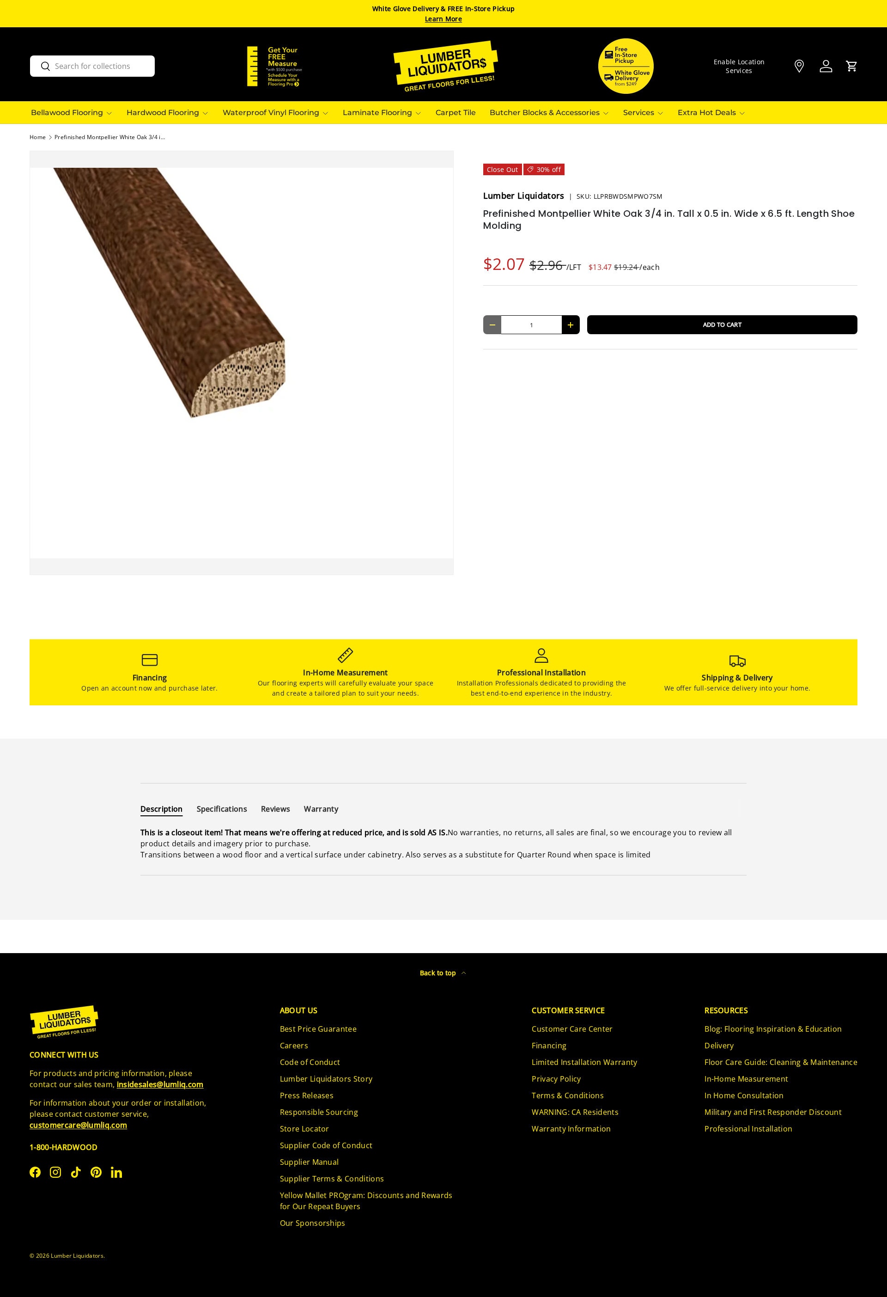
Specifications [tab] (222, 809)
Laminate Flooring (377, 112)
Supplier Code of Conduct (326, 1145)
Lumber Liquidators (525, 195)
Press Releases (307, 1095)
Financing (549, 1045)
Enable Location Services (739, 66)
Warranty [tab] (321, 809)
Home (38, 137)
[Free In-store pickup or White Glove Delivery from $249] (626, 66)
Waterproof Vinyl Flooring (271, 112)
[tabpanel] (443, 843)
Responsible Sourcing (319, 1112)
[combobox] (92, 66)
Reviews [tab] (275, 809)
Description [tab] (161, 809)
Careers (294, 1045)
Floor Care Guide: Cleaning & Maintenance (781, 1062)
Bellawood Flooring (67, 112)
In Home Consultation (744, 1095)
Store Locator (304, 1129)
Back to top (439, 972)
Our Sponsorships (313, 1223)
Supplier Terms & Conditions (332, 1179)
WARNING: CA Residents (575, 1112)
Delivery (719, 1045)
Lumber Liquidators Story (326, 1079)
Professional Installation (748, 1129)
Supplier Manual (309, 1162)
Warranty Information (571, 1129)
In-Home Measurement (746, 1079)
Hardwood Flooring (163, 112)
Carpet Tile (456, 112)
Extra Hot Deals (707, 112)
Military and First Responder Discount (773, 1112)
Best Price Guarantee (318, 1029)
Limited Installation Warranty (584, 1062)
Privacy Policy (556, 1079)
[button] (852, 66)
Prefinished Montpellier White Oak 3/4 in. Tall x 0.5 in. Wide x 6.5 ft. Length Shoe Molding (110, 137)
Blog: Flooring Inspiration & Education (773, 1029)
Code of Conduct (310, 1062)
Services (638, 112)
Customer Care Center (572, 1029)
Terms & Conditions (568, 1095)
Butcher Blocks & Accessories (545, 112)
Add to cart (722, 324)
